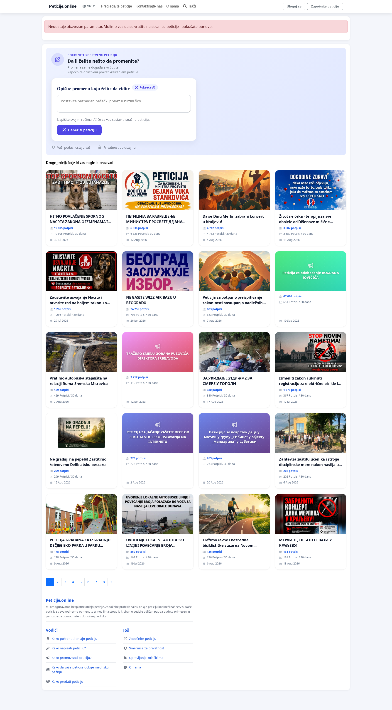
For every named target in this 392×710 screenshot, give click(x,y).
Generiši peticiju (82, 130)
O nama (172, 6)
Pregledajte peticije (116, 6)
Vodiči (52, 630)
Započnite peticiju (325, 6)
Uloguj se (294, 6)
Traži (192, 6)
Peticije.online (63, 6)
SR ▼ (91, 6)
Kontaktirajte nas (149, 6)
